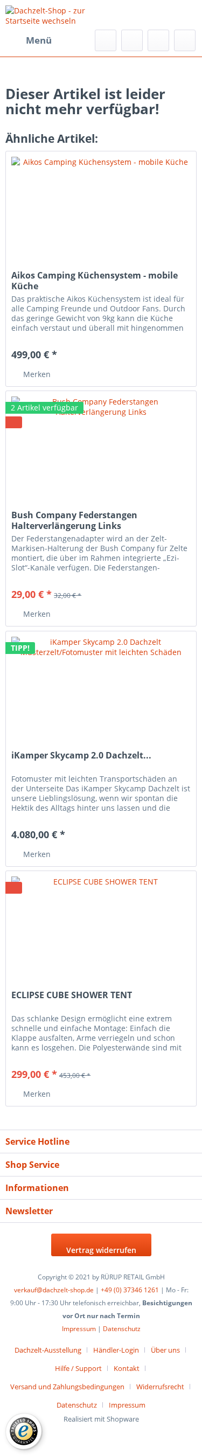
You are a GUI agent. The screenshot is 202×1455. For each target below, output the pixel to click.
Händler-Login (116, 1350)
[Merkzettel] (132, 40)
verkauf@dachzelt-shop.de (54, 1289)
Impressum (79, 1328)
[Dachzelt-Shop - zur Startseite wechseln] (53, 14)
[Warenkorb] (185, 40)
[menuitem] (28, 40)
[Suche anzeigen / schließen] (105, 40)
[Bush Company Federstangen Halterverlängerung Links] (101, 444)
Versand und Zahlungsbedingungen (67, 1386)
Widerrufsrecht (160, 1386)
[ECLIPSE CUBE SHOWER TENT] (101, 924)
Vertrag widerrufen (101, 1250)
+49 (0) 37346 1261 (130, 1289)
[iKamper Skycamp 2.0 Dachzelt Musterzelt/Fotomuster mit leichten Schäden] (101, 685)
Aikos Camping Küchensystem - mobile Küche (94, 280)
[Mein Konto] (158, 40)
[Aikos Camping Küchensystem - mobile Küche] (101, 205)
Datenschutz (122, 1328)
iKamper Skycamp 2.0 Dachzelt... (81, 755)
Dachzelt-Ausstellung (48, 1350)
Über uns (165, 1350)
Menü (39, 40)
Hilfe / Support (78, 1368)
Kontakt (127, 1368)
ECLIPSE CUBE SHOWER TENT (71, 995)
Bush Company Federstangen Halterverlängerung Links (74, 520)
